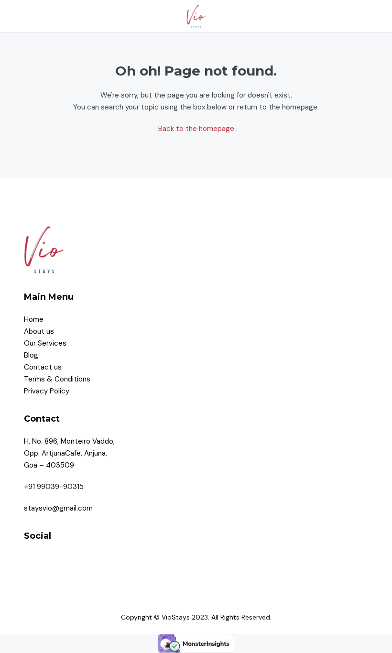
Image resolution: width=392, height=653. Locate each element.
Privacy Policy (47, 391)
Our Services (45, 343)
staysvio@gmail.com (58, 508)
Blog (31, 355)
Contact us (44, 367)
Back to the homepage (196, 128)
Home (34, 319)
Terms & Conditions (58, 379)
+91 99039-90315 (54, 486)
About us (39, 331)
